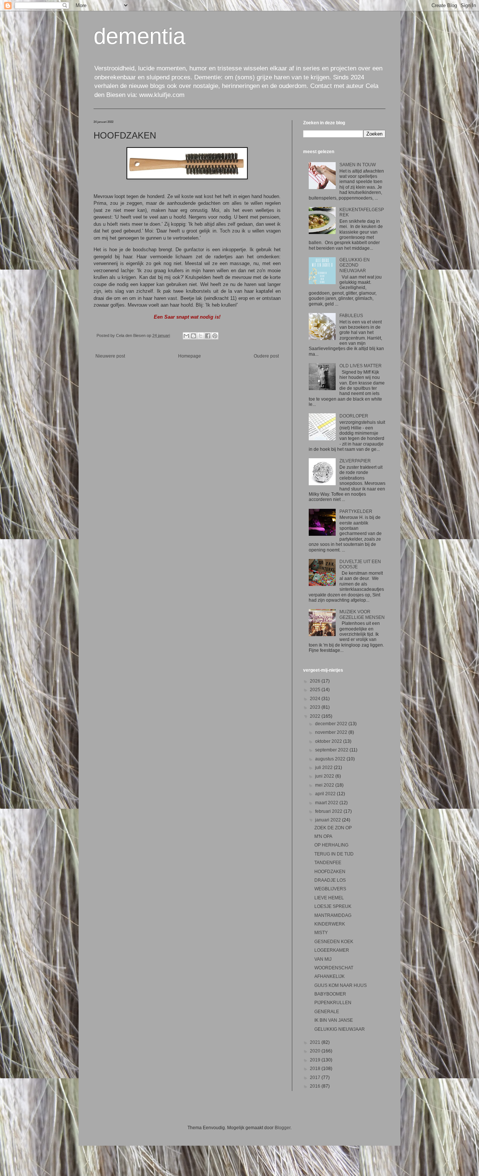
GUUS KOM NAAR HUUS (340, 985)
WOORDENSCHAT (333, 967)
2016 (315, 1086)
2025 (315, 689)
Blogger (282, 1127)
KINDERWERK (329, 924)
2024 (315, 698)
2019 (315, 1060)
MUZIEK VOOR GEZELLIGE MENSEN (362, 614)
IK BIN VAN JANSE (333, 1020)
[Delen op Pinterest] (215, 336)
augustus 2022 (331, 759)
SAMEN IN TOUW (357, 164)
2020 (315, 1051)
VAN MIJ (323, 959)
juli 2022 (324, 767)
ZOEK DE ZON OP (333, 827)
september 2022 (332, 750)
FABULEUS (351, 315)
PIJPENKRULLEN (332, 1002)
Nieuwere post (110, 356)
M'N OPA (323, 836)
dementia (139, 36)
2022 (315, 716)
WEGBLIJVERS (330, 888)
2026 (315, 681)
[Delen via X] (200, 336)
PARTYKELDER (355, 511)
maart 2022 (327, 802)
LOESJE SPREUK (332, 906)
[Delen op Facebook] (207, 336)
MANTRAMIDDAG (332, 915)
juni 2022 (325, 776)
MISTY (321, 932)
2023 (315, 707)
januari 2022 (328, 820)
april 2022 (326, 793)
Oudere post (266, 356)
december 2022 (331, 723)
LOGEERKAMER (331, 950)
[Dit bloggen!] (193, 336)
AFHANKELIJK (329, 976)
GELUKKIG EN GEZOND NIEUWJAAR (354, 265)
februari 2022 (329, 811)
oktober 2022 (329, 741)
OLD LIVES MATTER (360, 365)
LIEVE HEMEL (329, 897)
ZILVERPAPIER (355, 461)
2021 (315, 1042)
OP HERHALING (331, 845)
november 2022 (331, 732)
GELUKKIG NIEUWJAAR (339, 1029)
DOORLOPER (353, 416)
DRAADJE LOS (330, 880)
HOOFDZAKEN (329, 871)
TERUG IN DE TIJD (334, 854)
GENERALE (326, 1011)
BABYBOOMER (330, 994)
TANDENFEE (327, 862)
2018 (315, 1068)
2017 (315, 1077)
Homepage (189, 356)
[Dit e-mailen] (186, 336)
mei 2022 (325, 785)
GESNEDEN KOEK (333, 941)
